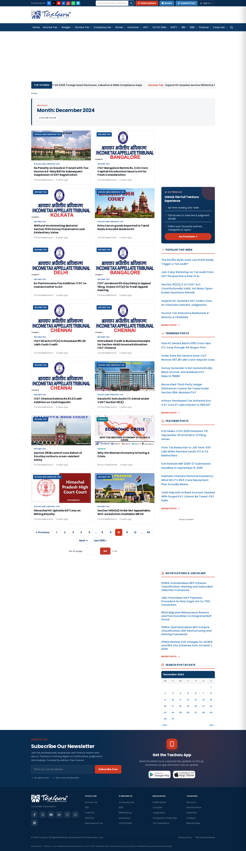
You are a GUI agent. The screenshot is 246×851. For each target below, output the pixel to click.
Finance (204, 27)
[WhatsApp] (73, 3)
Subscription (148, 3)
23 (165, 712)
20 (195, 706)
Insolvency (124, 818)
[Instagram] (68, 3)
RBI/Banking (125, 812)
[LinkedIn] (64, 3)
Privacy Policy (185, 837)
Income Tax (50, 27)
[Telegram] (78, 3)
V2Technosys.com (93, 837)
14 (203, 699)
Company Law (102, 27)
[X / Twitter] (54, 3)
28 (203, 712)
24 (172, 712)
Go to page (75, 551)
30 (165, 718)
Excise (119, 27)
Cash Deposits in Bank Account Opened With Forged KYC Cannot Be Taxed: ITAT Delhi (188, 496)
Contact (190, 818)
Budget (66, 27)
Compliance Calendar (165, 818)
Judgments (159, 812)
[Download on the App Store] (184, 774)
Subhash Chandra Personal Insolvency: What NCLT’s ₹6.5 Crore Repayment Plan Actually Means (187, 480)
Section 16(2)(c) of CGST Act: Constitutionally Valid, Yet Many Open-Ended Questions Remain (187, 288)
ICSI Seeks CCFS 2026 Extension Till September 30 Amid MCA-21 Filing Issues (184, 435)
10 (173, 699)
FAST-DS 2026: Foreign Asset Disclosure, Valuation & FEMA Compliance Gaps (61, 85)
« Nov (164, 725)
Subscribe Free (108, 769)
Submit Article (193, 807)
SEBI (192, 27)
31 (173, 718)
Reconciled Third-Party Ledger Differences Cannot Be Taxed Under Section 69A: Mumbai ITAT (185, 388)
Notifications (159, 802)
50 (148, 532)
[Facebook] (49, 3)
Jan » (212, 725)
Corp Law (219, 27)
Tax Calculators (161, 823)
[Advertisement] (123, 56)
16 (165, 706)
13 (196, 699)
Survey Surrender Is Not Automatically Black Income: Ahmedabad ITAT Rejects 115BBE (186, 372)
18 (180, 706)
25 (180, 712)
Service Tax (82, 27)
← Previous (43, 532)
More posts (169, 325)
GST (145, 27)
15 (211, 699)
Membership (193, 823)
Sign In (206, 3)
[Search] (131, 3)
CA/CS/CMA (125, 823)
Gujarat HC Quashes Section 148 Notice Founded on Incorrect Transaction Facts (181, 85)
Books (168, 3)
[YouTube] (59, 3)
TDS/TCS (89, 818)
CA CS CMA (159, 27)
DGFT (174, 27)
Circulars (157, 807)
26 (188, 712)
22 (211, 706)
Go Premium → (188, 236)
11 (127, 532)
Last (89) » (100, 540)
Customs (133, 27)
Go (105, 551)
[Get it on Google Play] (159, 774)
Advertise (191, 812)
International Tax (94, 823)
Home (36, 27)
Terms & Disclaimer (205, 837)
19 (188, 706)
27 (195, 712)
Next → (83, 540)
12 (135, 532)
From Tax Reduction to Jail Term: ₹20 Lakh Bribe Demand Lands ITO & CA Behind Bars (186, 451)
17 (173, 706)
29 (211, 712)
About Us (191, 802)
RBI (183, 27)
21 (203, 706)
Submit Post (188, 3)
